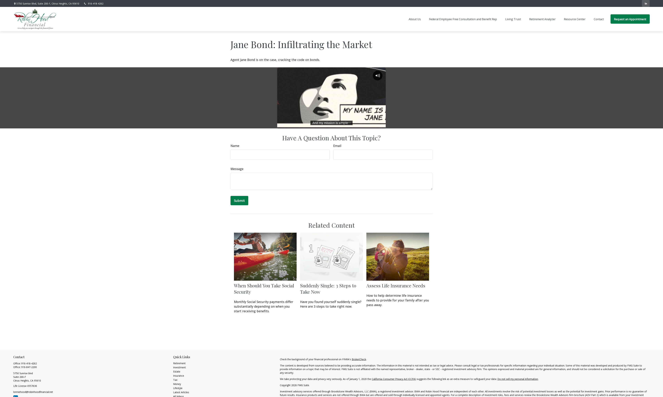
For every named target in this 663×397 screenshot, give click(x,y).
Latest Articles (181, 392)
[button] (414, 19)
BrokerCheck (359, 359)
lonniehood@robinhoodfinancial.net (33, 392)
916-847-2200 (29, 367)
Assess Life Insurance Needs (395, 285)
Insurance (178, 375)
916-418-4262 (95, 3)
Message (236, 169)
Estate (176, 371)
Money (177, 384)
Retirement (179, 363)
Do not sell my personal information (517, 379)
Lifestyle (177, 388)
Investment (179, 367)
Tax (175, 379)
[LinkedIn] (646, 3)
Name (234, 146)
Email (337, 146)
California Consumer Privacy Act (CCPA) (394, 379)
